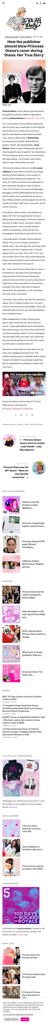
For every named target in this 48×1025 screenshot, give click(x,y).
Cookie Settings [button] (11, 1019)
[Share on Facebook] (15, 415)
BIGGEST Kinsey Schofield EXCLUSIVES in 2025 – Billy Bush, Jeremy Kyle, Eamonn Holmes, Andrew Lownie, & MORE (23, 720)
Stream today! (23, 935)
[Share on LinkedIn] (32, 415)
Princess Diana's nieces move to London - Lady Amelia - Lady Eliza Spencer (24, 443)
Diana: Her (30, 118)
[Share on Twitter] (21, 415)
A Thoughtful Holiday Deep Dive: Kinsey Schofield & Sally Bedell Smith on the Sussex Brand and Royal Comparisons (22, 708)
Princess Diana (12, 37)
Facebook (28, 408)
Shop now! (13, 807)
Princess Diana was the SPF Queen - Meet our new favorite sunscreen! (24, 471)
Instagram (16, 408)
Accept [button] (25, 1019)
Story (41, 118)
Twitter (8, 408)
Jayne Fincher (23, 424)
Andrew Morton (9, 424)
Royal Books (26, 37)
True (37, 118)
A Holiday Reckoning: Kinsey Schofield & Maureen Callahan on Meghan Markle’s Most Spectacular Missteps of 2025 (22, 732)
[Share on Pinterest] (27, 415)
